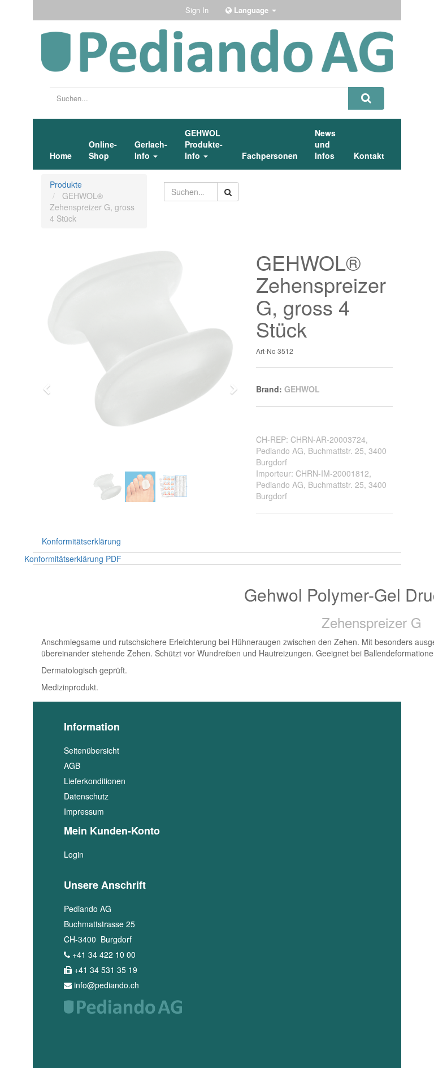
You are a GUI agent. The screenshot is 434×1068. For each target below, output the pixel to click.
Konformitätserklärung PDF (72, 558)
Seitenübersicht (91, 750)
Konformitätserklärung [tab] (81, 541)
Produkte (66, 184)
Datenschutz (86, 796)
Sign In (197, 10)
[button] (51, 384)
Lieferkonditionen (94, 780)
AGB (72, 765)
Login (74, 854)
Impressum (84, 811)
